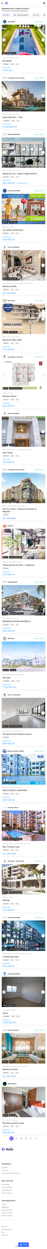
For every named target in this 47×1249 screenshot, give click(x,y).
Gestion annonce (7, 1210)
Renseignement (7, 1229)
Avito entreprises (7, 1193)
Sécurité (4, 1226)
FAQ (3, 1232)
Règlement (5, 1207)
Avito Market (6, 1184)
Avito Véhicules (6, 1190)
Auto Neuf (5, 1167)
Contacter (40, 21)
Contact (4, 1204)
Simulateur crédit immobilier (11, 1173)
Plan (25, 1244)
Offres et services (7, 1215)
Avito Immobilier (7, 1187)
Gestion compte (7, 1213)
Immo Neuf (5, 1170)
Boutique (4, 1235)
